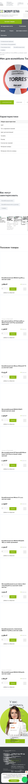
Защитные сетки (9, 755)
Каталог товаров (9, 21)
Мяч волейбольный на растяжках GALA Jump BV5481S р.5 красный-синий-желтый (14, 585)
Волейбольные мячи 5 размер (10, 204)
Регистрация (18, 771)
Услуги (11, 30)
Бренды (3, 30)
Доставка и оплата (21, 30)
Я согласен (14, 780)
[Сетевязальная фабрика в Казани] (11, 11)
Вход (12, 771)
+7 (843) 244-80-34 (18, 754)
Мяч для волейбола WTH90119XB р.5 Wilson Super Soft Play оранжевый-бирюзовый (13, 322)
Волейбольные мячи (7, 200)
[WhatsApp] (25, 779)
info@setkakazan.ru (16, 756)
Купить (13, 289)
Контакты (4, 35)
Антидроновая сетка (7, 26)
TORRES (4, 208)
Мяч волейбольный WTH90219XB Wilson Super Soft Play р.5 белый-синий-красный (14, 454)
